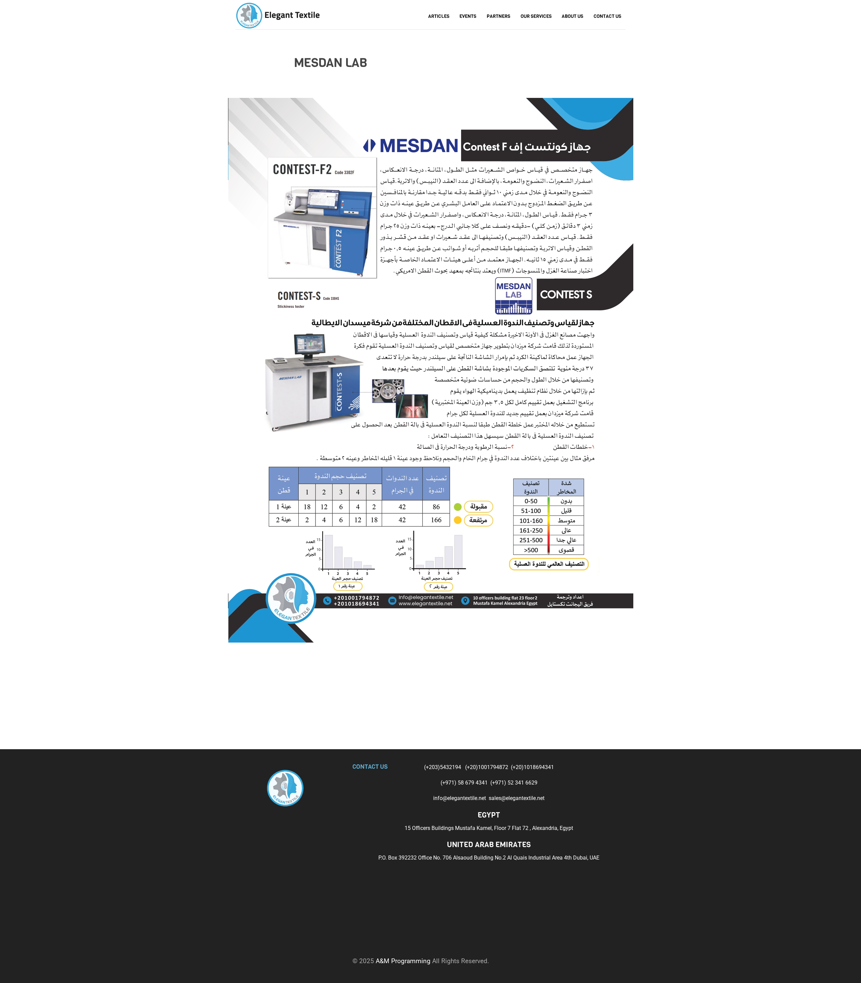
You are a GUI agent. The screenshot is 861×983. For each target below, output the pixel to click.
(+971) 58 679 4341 (465, 782)
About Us (572, 16)
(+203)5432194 (443, 767)
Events (467, 16)
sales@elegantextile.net (517, 798)
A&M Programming (403, 961)
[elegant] (277, 15)
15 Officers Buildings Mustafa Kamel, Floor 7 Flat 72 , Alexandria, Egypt (489, 828)
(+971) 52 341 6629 (513, 782)
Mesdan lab (330, 62)
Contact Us (607, 16)
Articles (438, 16)
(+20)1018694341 (532, 767)
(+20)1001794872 (487, 767)
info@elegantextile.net (461, 798)
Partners (498, 16)
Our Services (536, 16)
